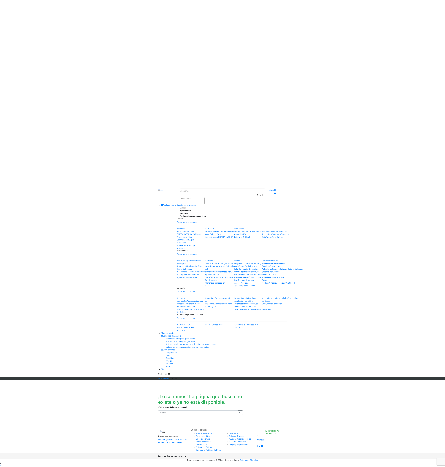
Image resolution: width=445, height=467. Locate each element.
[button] (0, 465)
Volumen (169, 363)
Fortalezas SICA (203, 436)
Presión (169, 361)
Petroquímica (282, 298)
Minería (265, 298)
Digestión (217, 272)
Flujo (168, 355)
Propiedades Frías (247, 285)
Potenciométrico (253, 274)
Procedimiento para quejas (170, 442)
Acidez (193, 260)
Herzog (215, 237)
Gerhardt (224, 231)
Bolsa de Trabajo (236, 436)
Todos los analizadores (187, 222)
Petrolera (272, 298)
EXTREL (217, 231)
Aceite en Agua (183, 260)
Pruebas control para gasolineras (180, 338)
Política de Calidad (204, 447)
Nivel (168, 366)
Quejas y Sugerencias (238, 444)
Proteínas (266, 260)
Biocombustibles (194, 272)
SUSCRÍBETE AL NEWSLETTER (272, 432)
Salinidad (284, 269)
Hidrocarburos (240, 298)
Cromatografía (222, 263)
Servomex (276, 234)
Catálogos (233, 433)
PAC (248, 237)
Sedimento (292, 269)
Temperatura (171, 352)
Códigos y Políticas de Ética (208, 450)
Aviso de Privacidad (237, 441)
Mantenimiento (167, 333)
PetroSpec (276, 231)
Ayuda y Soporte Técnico (240, 439)
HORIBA (221, 237)
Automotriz (192, 309)
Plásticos (242, 274)
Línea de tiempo (203, 439)
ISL (235, 228)
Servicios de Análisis (172, 336)
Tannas (269, 237)
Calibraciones (169, 350)
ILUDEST (229, 237)
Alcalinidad (191, 266)
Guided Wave (218, 325)
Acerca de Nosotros (204, 433)
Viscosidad (280, 283)
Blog (163, 369)
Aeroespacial (192, 301)
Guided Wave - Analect (244, 325)
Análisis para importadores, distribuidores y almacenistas (191, 344)
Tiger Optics (277, 237)
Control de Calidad (189, 277)
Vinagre (272, 283)
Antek (186, 240)
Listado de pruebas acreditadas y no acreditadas (187, 347)
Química (269, 304)
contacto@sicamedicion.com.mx (172, 439)
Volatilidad (290, 283)
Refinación (277, 304)
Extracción (222, 277)
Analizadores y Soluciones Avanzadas (179, 205)
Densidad (214, 266)
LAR (246, 231)
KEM (238, 228)
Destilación (223, 266)
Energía (230, 304)
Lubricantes (248, 263)
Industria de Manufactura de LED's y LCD (245, 301)
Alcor (186, 231)
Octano (242, 266)
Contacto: (163, 374)
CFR (207, 228)
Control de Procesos (214, 298)
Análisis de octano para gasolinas (180, 341)
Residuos (276, 269)
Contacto (261, 440)
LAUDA (251, 231)
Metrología (258, 263)
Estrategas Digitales (249, 460)
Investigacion (258, 309)
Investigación (247, 309)
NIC (244, 237)
